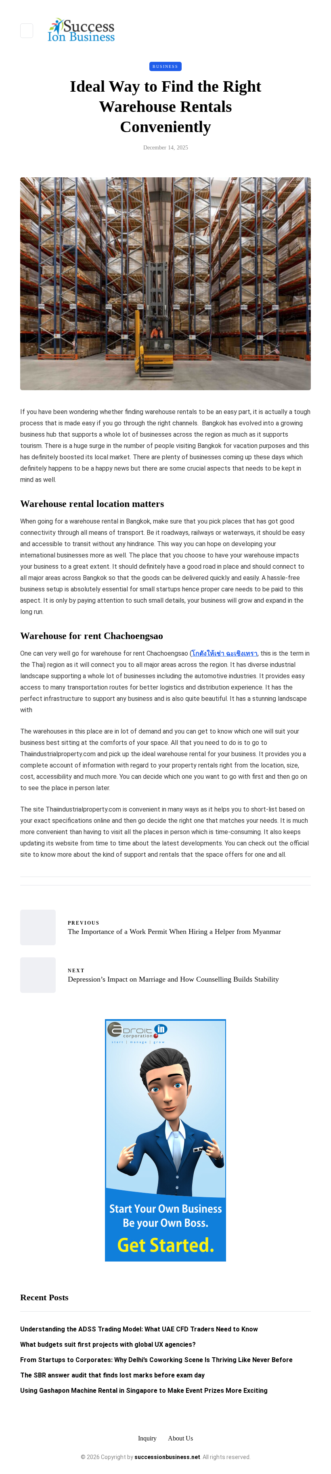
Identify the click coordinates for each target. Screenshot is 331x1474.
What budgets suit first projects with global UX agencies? (108, 1344)
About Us (180, 1438)
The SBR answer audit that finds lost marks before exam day (112, 1375)
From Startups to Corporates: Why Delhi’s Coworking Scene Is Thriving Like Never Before (156, 1360)
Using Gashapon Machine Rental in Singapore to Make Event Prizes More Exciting (144, 1390)
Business (165, 66)
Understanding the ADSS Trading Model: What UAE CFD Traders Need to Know (139, 1329)
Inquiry (147, 1438)
